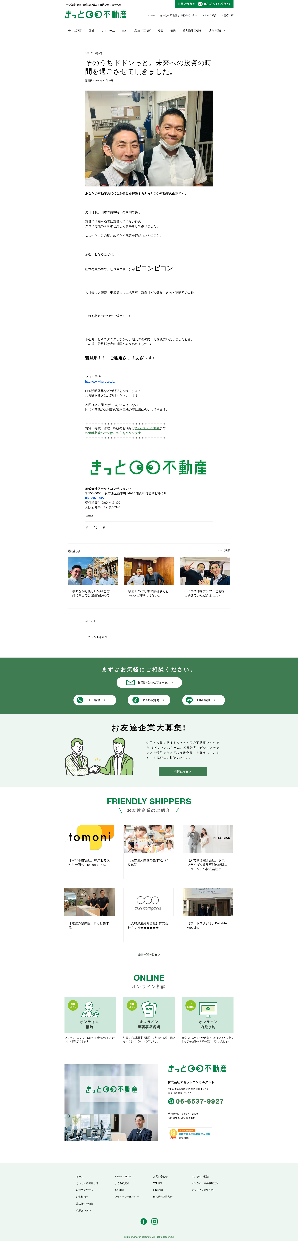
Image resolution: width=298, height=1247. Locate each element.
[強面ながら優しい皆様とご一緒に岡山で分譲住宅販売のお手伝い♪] (93, 571)
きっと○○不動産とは (171, 15)
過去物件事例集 (192, 30)
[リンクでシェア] (103, 527)
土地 (124, 30)
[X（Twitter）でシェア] (95, 527)
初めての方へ (190, 15)
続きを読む (215, 30)
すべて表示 (224, 550)
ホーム (151, 15)
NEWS (89, 515)
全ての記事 (75, 30)
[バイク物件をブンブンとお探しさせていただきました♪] (205, 571)
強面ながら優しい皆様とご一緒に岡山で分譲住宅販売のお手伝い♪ (92, 593)
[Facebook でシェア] (86, 527)
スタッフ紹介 (209, 15)
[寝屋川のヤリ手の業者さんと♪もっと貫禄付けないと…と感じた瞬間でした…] (149, 571)
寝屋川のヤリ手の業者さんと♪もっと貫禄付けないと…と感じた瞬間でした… (148, 593)
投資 (160, 30)
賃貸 (91, 30)
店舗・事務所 (142, 30)
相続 (173, 30)
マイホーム (108, 30)
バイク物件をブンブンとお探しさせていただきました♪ (204, 593)
